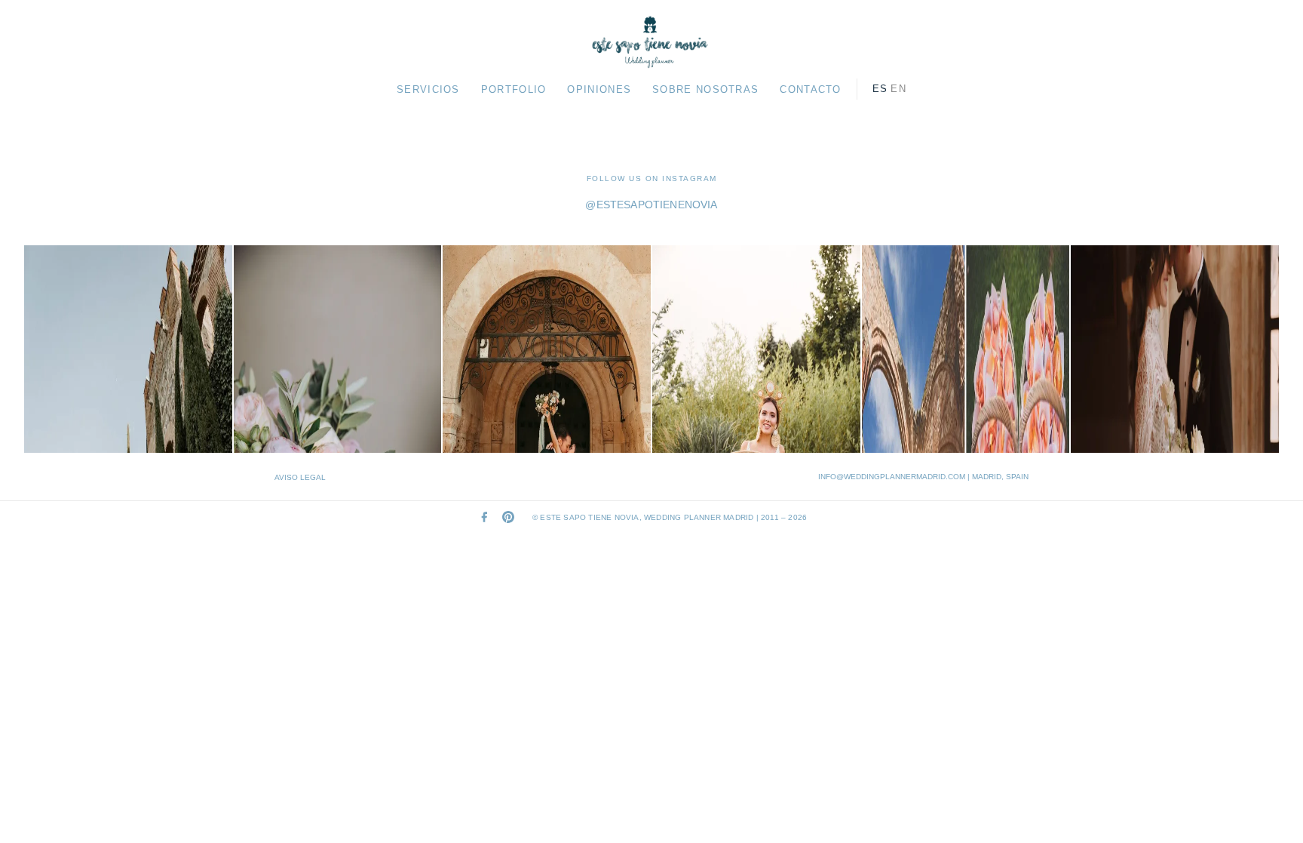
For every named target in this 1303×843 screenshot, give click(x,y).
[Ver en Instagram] (128, 349)
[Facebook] (484, 517)
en (898, 88)
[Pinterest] (508, 517)
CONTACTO (810, 89)
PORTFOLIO (514, 89)
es (880, 88)
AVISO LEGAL (300, 477)
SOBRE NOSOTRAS (705, 89)
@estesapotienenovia (651, 204)
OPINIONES (599, 89)
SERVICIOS (428, 89)
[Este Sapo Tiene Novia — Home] (651, 42)
